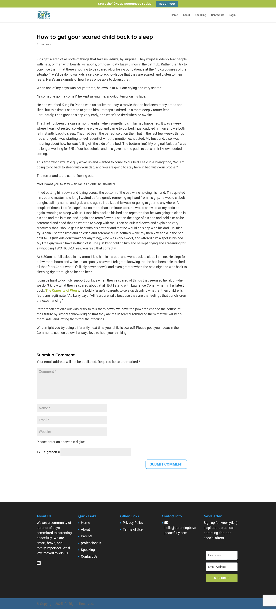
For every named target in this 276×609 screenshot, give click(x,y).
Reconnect (167, 3)
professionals (91, 543)
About (186, 15)
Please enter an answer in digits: (61, 442)
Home (174, 15)
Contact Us (217, 15)
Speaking (200, 15)
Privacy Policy (133, 523)
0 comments (44, 44)
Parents (87, 536)
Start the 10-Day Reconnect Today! (125, 4)
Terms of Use (133, 529)
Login (232, 15)
